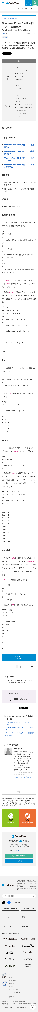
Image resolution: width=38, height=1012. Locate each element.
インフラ (34, 8)
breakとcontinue (21, 98)
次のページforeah (19, 657)
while (17, 86)
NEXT (31, 667)
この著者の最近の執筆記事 (22, 777)
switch (18, 101)
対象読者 (20, 73)
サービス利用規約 (14, 989)
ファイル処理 (21, 113)
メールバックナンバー (20, 850)
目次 (19, 61)
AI (9, 8)
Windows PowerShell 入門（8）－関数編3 (20, 733)
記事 (24, 917)
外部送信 (11, 997)
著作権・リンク (13, 977)
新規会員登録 (19, 856)
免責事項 (11, 983)
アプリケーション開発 (20, 8)
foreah (18, 95)
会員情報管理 (12, 980)
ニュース (5, 917)
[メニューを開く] (3, 3)
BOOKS (25, 926)
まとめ (18, 116)
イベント (5, 926)
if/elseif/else (19, 79)
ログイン (20, 861)
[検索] (3, 8)
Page (7, 106)
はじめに (19, 67)
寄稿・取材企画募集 (10, 908)
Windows (5, 37)
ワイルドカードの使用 (24, 107)
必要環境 (20, 76)
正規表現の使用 (22, 110)
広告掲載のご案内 (28, 908)
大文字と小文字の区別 (24, 104)
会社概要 (11, 986)
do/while (18, 89)
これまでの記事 (22, 70)
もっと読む (8, 735)
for (16, 82)
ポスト (7, 53)
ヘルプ (11, 974)
